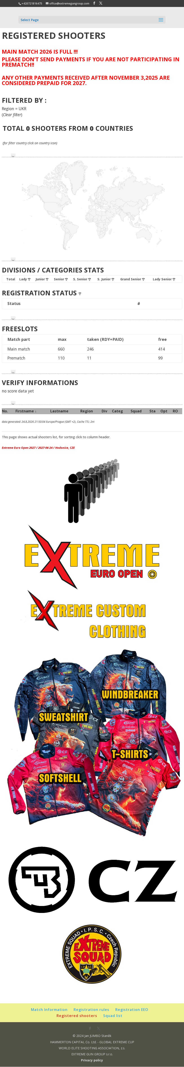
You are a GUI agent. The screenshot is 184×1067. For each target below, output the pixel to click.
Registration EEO (131, 1009)
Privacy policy (92, 1060)
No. (5, 411)
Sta (152, 411)
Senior (59, 279)
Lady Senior (163, 279)
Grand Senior (131, 279)
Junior (40, 279)
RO (175, 411)
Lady (23, 279)
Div (104, 411)
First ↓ (26, 411)
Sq (136, 411)
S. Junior (104, 279)
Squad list (113, 1015)
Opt (163, 411)
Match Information (49, 1009)
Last (59, 411)
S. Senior (80, 279)
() (12, 114)
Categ (117, 411)
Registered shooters (77, 1015)
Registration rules (91, 1009)
